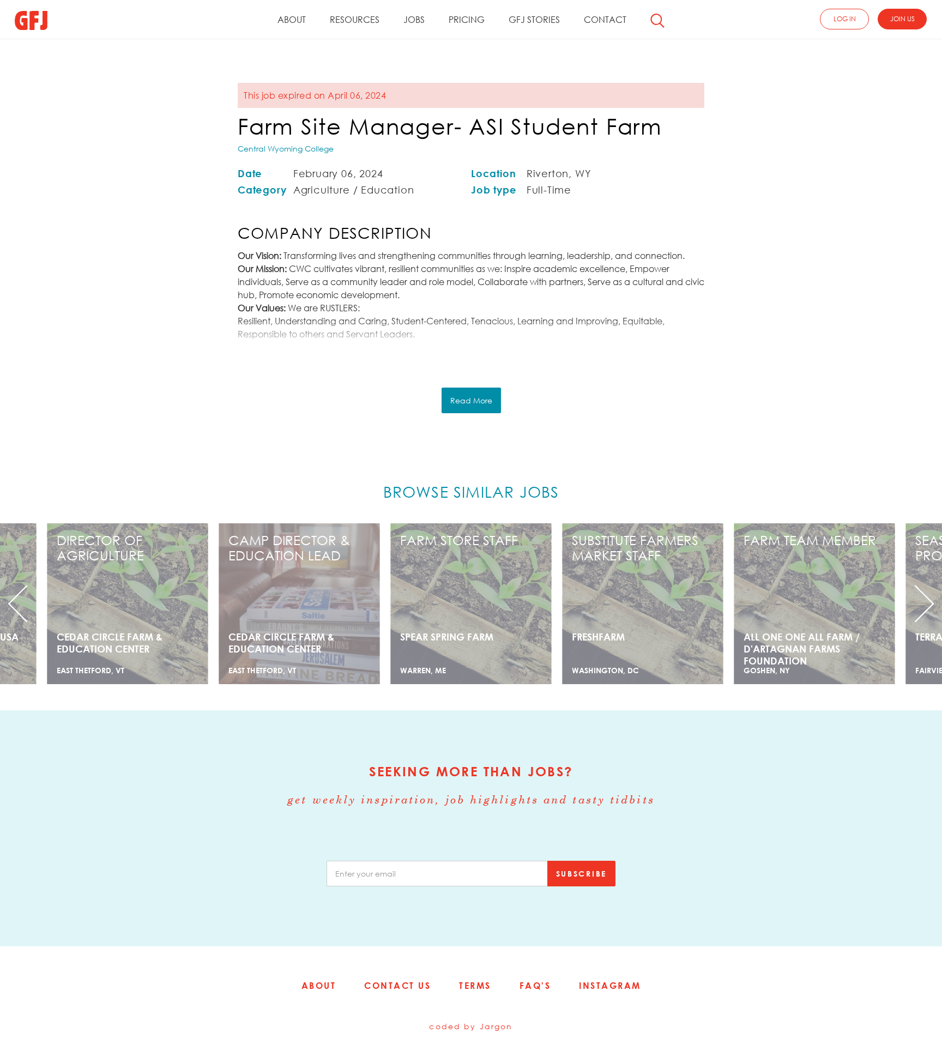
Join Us (902, 19)
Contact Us (397, 985)
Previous (70, 603)
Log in (845, 19)
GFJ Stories (534, 19)
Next (871, 603)
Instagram (610, 985)
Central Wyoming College (286, 148)
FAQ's (535, 985)
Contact (605, 19)
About (291, 19)
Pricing (467, 19)
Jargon (496, 1026)
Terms (475, 985)
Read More (471, 400)
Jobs (414, 19)
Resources (354, 19)
